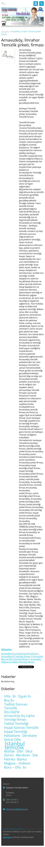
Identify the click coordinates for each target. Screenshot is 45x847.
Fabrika (9, 759)
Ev (24, 767)
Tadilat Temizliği (16, 723)
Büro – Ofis (12, 767)
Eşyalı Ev (24, 696)
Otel (20, 751)
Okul (28, 751)
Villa (7, 696)
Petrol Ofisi (12, 740)
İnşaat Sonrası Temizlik (21, 728)
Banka (22, 759)
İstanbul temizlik (15, 745)
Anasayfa (5, 31)
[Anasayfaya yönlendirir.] (3, 4)
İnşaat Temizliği (15, 732)
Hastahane (12, 735)
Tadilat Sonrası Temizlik (16, 706)
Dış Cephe (11, 712)
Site (35, 755)
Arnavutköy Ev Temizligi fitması (15, 656)
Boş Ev (9, 700)
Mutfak (9, 751)
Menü (36, 3)
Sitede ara (41, 3)
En (14, 696)
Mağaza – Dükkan (17, 763)
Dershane (29, 735)
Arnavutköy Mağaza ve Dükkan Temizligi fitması (21, 660)
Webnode (7, 837)
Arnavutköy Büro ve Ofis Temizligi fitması (22, 658)
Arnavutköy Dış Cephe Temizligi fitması (19, 653)
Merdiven (23, 755)
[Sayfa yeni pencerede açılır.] (8, 61)
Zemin (9, 755)
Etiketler (6, 649)
